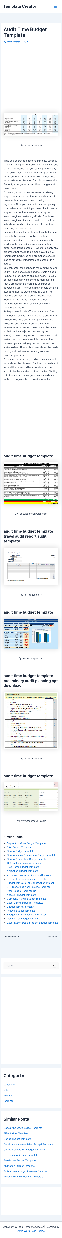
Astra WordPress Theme (31, 1230)
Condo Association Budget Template (27, 859)
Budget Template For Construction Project (30, 882)
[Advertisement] (31, 77)
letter (6, 1090)
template (8, 1100)
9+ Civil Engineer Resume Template (26, 879)
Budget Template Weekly (20, 906)
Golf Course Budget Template (23, 918)
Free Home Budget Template (23, 866)
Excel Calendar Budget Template (25, 902)
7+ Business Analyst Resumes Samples (29, 875)
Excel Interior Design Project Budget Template (32, 922)
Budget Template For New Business (27, 914)
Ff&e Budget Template (19, 847)
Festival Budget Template (21, 910)
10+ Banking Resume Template (24, 863)
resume (8, 1095)
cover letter (10, 1084)
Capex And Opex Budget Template (26, 843)
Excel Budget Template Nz (21, 890)
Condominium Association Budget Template (31, 855)
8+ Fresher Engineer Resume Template (28, 886)
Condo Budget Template (20, 851)
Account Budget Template (21, 894)
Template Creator (19, 6)
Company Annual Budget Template (26, 898)
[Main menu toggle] (55, 6)
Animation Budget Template (22, 870)
